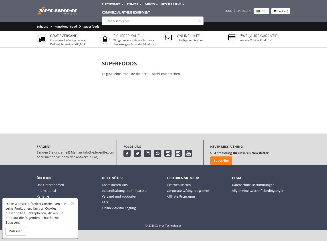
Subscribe (221, 160)
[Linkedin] (147, 153)
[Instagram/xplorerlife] (168, 153)
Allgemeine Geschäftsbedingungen (258, 190)
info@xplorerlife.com (190, 40)
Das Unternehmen (50, 185)
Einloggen (243, 10)
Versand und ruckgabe (119, 196)
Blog (228, 10)
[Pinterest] (157, 153)
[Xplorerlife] (58, 13)
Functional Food (66, 26)
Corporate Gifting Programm (188, 190)
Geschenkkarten (179, 185)
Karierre (43, 196)
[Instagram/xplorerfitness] (178, 153)
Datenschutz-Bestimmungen (253, 185)
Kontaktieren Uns (115, 185)
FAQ (105, 202)
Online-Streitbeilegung (119, 208)
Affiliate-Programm (181, 196)
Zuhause (42, 26)
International (46, 190)
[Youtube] (188, 153)
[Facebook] (127, 153)
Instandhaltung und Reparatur (125, 190)
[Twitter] (137, 153)
